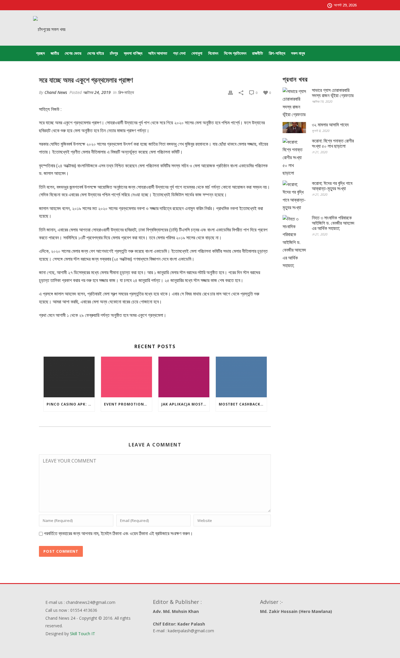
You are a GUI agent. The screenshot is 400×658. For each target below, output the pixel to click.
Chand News (56, 92)
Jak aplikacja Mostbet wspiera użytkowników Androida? (185, 404)
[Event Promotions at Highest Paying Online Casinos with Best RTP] (126, 377)
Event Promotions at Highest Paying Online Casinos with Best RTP (128, 404)
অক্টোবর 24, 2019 (97, 92)
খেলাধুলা (197, 53)
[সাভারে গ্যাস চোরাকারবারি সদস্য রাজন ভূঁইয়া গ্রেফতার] (294, 102)
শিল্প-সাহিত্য (277, 53)
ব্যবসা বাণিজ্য (133, 53)
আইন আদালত (157, 53)
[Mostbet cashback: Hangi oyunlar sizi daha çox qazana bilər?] (241, 377)
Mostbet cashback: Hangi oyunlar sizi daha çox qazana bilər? (243, 404)
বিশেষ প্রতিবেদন (235, 53)
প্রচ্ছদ (40, 53)
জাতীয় (55, 53)
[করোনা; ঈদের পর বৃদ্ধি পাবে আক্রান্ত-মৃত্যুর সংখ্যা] (294, 196)
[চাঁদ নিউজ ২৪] (49, 29)
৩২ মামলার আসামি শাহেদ (330, 124)
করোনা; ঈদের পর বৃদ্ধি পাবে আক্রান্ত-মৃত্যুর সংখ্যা (332, 186)
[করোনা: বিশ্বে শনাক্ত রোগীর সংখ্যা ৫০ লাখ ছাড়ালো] (294, 157)
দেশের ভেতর (73, 53)
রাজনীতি (257, 53)
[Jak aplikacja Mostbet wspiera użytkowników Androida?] (183, 377)
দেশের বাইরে (95, 53)
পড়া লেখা (179, 53)
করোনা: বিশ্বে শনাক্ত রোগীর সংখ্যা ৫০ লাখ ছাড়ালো (333, 143)
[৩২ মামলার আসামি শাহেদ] (294, 127)
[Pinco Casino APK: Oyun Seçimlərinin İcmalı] (69, 377)
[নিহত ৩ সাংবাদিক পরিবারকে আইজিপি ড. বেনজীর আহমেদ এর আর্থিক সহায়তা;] (294, 242)
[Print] (230, 92)
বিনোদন (213, 53)
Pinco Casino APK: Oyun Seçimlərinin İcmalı (71, 404)
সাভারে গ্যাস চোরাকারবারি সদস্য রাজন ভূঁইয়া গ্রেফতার (332, 92)
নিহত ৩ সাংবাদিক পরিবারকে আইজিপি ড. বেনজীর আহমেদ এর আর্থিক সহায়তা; (333, 223)
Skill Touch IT (82, 633)
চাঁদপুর (114, 53)
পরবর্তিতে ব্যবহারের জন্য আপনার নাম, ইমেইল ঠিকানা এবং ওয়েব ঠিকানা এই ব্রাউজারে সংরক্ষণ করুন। (118, 533)
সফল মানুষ (298, 53)
